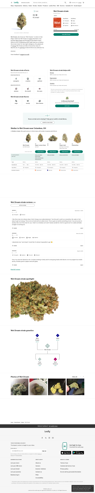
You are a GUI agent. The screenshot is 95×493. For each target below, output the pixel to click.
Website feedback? (47, 426)
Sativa (22, 422)
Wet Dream (27, 422)
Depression (53, 78)
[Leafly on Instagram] (49, 438)
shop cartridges (38, 154)
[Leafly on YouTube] (53, 438)
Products (45, 5)
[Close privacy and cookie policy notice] (92, 486)
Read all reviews (15, 269)
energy (14, 46)
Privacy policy (64, 469)
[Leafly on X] (46, 438)
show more (13, 51)
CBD (58, 5)
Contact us (39, 472)
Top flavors (73, 18)
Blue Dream (19, 40)
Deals (30, 5)
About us (38, 463)
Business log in (15, 475)
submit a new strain (47, 122)
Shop (12, 5)
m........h (14, 235)
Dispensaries (18, 5)
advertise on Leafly (25, 2)
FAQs (37, 475)
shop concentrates (39, 157)
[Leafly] (16, 2)
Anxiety (52, 83)
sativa (30, 38)
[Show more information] (27, 72)
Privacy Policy (80, 489)
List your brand (15, 469)
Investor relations (41, 469)
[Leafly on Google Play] (78, 452)
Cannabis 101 (69, 5)
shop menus (40, 151)
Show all (74, 376)
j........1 (14, 252)
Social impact (78, 5)
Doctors (62, 5)
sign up (44, 451)
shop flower (37, 156)
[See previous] (80, 376)
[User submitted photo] (19, 387)
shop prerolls (38, 159)
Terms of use (64, 463)
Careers (38, 466)
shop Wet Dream (66, 34)
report (81, 228)
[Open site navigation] (11, 2)
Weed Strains (17, 422)
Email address (14, 448)
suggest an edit (24, 54)
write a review (22, 205)
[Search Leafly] (65, 2)
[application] (47, 301)
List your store (15, 463)
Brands (40, 5)
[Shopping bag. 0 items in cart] (83, 2)
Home (12, 422)
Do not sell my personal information (70, 472)
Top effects (65, 18)
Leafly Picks (52, 5)
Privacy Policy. (19, 455)
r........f (14, 212)
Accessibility (39, 478)
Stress (52, 73)
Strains (35, 5)
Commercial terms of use (67, 466)
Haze (28, 40)
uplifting (22, 47)
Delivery (25, 5)
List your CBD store (16, 466)
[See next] (83, 376)
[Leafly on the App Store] (66, 452)
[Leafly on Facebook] (42, 438)
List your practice (16, 472)
